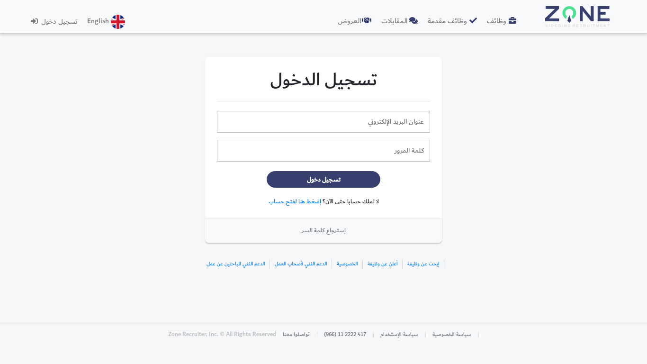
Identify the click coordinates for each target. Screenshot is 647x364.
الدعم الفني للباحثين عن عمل (236, 264)
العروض (349, 21)
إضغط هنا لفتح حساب (295, 202)
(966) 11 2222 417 (345, 334)
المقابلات (394, 21)
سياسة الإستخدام (399, 334)
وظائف (496, 21)
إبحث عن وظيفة (423, 264)
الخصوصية (347, 264)
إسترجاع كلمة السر (324, 231)
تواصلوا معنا (296, 334)
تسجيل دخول (58, 21)
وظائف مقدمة (447, 21)
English (99, 21)
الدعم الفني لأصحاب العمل (301, 264)
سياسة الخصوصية (451, 334)
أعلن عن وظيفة (382, 264)
